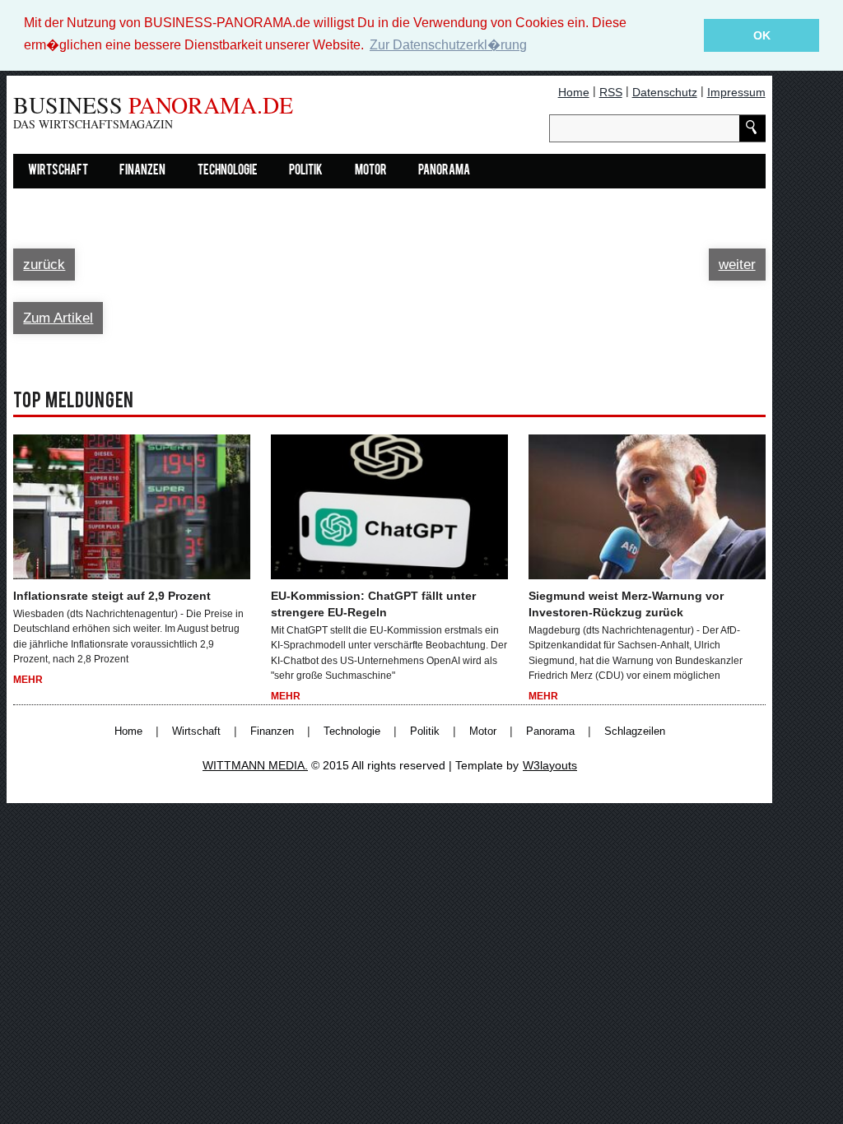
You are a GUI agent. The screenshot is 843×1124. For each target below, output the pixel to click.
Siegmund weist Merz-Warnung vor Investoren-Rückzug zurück (626, 604)
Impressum (736, 92)
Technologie (228, 171)
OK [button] (762, 35)
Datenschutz (664, 92)
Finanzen (142, 171)
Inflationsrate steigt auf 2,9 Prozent (112, 595)
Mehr (28, 679)
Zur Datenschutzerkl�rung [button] (448, 45)
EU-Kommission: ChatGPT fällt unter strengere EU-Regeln (373, 604)
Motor (371, 171)
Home (573, 92)
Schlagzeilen (634, 731)
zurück (44, 264)
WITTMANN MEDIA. (255, 765)
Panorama (444, 171)
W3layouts (550, 765)
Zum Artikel (58, 318)
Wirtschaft (58, 171)
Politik (306, 171)
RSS (610, 92)
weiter (737, 264)
